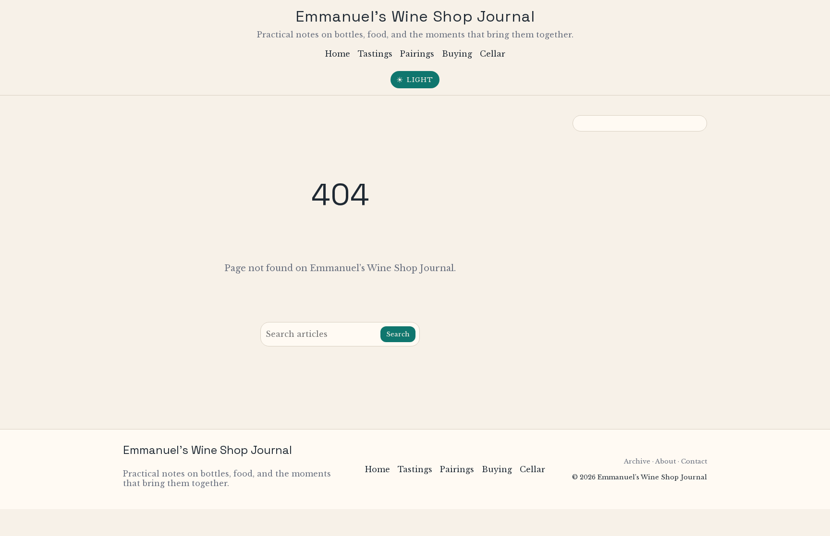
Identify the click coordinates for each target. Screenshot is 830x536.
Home (337, 54)
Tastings (375, 54)
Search (398, 334)
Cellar (492, 54)
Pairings (417, 54)
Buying (457, 54)
